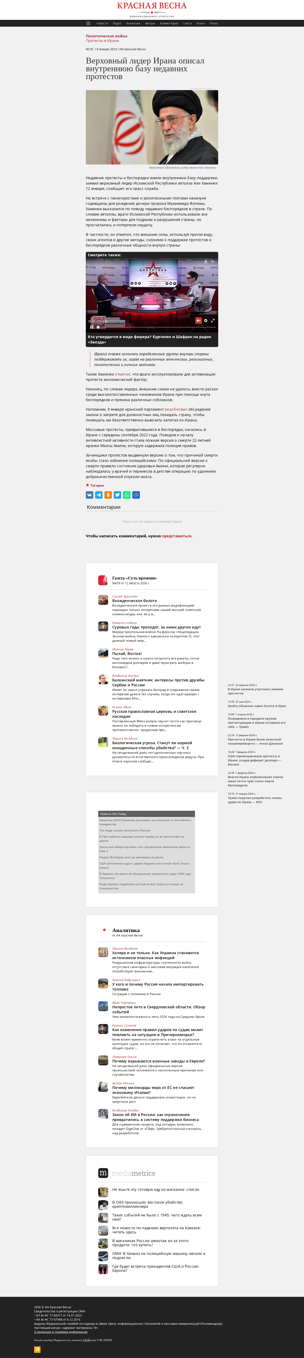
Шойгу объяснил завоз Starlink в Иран (257, 706)
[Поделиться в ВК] (89, 495)
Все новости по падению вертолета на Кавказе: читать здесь (156, 1229)
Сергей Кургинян (125, 596)
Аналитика (133, 23)
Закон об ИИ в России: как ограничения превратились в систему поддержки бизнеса (155, 1117)
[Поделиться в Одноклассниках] (108, 495)
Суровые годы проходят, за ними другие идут (156, 627)
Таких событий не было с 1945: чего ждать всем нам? (157, 1217)
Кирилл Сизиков (124, 1025)
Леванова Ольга (124, 1057)
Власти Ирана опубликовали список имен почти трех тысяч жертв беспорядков (255, 781)
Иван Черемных (124, 1002)
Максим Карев (122, 649)
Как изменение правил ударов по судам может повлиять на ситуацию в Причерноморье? (157, 1032)
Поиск (214, 23)
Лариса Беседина (125, 738)
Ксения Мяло (121, 707)
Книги (201, 23)
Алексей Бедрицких (126, 980)
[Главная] (152, 10)
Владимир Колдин (125, 676)
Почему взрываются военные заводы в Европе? (158, 1061)
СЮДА (87, 1340)
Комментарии (169, 23)
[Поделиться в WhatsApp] (126, 495)
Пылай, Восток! (127, 653)
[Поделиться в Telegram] (99, 495)
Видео (117, 23)
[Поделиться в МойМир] (136, 495)
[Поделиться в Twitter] (117, 495)
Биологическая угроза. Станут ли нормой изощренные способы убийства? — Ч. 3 (152, 745)
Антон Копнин (123, 1083)
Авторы (150, 23)
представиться (176, 536)
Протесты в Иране (102, 40)
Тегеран (97, 485)
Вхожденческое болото (134, 600)
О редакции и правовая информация (60, 1332)
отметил (122, 374)
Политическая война (106, 36)
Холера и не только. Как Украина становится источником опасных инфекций (155, 955)
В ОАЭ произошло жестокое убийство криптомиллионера (147, 1204)
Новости (102, 23)
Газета (187, 23)
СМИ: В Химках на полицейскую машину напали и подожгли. (158, 1255)
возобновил (176, 409)
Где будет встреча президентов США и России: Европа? (155, 1268)
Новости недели (124, 623)
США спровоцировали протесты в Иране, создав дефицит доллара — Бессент (254, 760)
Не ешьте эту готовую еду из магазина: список (155, 1189)
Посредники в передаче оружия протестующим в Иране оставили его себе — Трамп (257, 722)
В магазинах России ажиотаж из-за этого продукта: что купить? (150, 1242)
